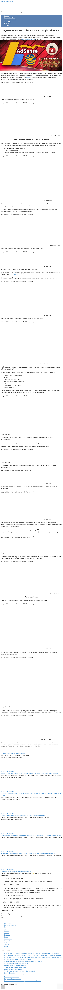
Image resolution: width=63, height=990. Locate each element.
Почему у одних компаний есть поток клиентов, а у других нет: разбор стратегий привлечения (29, 773)
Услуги (6, 947)
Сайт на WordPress (9, 18)
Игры (5, 929)
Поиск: (3, 12)
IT (4, 921)
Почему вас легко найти (11, 977)
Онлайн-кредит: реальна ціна (13, 969)
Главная (6, 16)
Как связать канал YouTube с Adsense (13, 753)
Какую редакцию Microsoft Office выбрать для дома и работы (23, 961)
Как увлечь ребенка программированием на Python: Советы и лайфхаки (23, 815)
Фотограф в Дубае (9, 973)
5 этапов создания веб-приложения (15, 965)
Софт (5, 943)
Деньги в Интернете (10, 20)
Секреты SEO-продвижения (12, 979)
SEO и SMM (7, 22)
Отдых (6, 937)
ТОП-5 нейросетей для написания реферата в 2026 (19, 971)
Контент (6, 24)
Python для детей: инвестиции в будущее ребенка (16, 871)
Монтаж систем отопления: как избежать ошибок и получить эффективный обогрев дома (31, 953)
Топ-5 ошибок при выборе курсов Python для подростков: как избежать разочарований (28, 853)
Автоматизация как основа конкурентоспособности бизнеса (22, 981)
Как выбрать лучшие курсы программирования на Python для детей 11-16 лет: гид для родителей (31, 835)
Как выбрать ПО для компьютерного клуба (17, 959)
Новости (6, 26)
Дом (5, 927)
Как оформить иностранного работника (16, 975)
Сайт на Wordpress (9, 941)
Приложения (8, 939)
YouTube (16, 275)
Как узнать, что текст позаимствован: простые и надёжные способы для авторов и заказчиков (33, 955)
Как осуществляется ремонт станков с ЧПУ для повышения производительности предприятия (33, 957)
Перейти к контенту (7, 1)
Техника (6, 945)
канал (28, 77)
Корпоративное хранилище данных (15, 967)
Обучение (7, 935)
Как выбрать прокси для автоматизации (16, 963)
